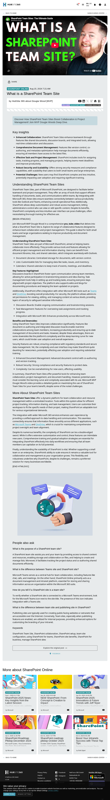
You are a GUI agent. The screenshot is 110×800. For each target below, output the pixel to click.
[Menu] (83, 4)
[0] (94, 5)
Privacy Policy (42, 772)
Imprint (40, 775)
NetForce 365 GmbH (76, 772)
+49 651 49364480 (75, 781)
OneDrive (21, 294)
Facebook (62, 772)
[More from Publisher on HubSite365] (99, 101)
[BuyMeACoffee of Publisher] (91, 101)
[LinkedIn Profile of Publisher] (84, 101)
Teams (93, 290)
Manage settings (24, 794)
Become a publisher (44, 781)
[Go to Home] (11, 4)
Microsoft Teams (23, 424)
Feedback (56, 653)
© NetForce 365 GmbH (11, 777)
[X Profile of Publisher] (87, 101)
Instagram (62, 776)
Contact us (41, 778)
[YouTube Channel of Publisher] (80, 101)
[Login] (105, 5)
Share (14, 82)
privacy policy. (53, 790)
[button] (88, 6)
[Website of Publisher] (95, 101)
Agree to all (9, 794)
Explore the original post (53, 648)
